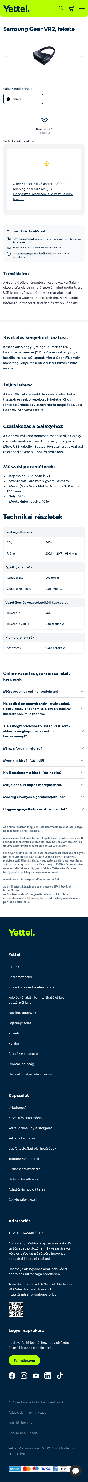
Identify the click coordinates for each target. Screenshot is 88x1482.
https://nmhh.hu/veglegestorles (32, 1294)
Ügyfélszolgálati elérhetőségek (32, 1148)
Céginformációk (21, 977)
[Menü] (82, 9)
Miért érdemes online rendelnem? (31, 691)
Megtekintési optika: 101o (28, 501)
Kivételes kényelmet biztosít (36, 337)
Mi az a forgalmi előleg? (22, 748)
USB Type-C (53, 588)
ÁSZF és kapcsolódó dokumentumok (36, 1402)
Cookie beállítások (23, 1433)
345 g (49, 542)
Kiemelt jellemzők (19, 637)
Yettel (14, 954)
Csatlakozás (15, 577)
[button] (76, 1471)
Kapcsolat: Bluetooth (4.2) (28, 476)
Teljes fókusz (17, 384)
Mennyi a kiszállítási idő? (23, 760)
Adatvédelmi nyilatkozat (27, 1412)
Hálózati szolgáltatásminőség (31, 1074)
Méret (11, 553)
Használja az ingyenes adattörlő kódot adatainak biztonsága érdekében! (38, 1271)
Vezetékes (52, 577)
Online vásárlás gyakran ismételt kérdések (36, 676)
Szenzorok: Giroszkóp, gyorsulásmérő (38, 481)
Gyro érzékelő (55, 648)
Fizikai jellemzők (18, 532)
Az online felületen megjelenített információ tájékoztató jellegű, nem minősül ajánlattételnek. (43, 828)
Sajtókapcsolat (20, 1023)
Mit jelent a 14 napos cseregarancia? (33, 785)
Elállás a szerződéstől (25, 1169)
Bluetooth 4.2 (44, 129)
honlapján (45, 1289)
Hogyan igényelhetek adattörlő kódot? (35, 809)
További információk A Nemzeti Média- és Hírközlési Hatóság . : (40, 1289)
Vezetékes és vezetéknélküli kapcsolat (36, 602)
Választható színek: (17, 88)
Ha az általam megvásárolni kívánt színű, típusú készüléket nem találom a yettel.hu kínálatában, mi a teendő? (37, 708)
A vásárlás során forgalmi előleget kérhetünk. (31, 879)
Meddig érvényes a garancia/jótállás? (34, 797)
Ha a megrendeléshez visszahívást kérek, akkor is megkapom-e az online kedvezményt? (37, 731)
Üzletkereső (17, 1107)
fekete (17, 99)
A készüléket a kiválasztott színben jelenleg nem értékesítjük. (43, 191)
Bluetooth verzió (18, 624)
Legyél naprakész (26, 1330)
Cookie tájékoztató (23, 1199)
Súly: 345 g (16, 496)
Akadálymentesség (23, 1053)
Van (48, 612)
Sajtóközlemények (22, 1013)
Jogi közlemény (20, 1422)
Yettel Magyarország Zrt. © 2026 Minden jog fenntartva (42, 1450)
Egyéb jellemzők (18, 567)
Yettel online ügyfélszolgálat (30, 1128)
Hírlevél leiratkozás (23, 1179)
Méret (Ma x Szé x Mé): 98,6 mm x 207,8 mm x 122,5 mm (43, 488)
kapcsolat (44, 132)
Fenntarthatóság (21, 1064)
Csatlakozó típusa (19, 588)
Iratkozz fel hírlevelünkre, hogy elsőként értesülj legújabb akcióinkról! (39, 1344)
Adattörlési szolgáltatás (27, 1189)
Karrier (14, 1043)
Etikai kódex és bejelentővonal (32, 987)
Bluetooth (13, 612)
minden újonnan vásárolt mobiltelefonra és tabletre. (47, 240)
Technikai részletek (33, 516)
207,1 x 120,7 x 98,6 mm (61, 553)
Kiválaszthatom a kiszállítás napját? (32, 772)
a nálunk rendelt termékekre (42, 255)
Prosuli (14, 1033)
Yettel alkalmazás (22, 1138)
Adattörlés (19, 1220)
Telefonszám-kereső (24, 1158)
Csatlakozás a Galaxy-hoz (33, 426)
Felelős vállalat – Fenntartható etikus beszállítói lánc (36, 999)
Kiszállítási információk (26, 1118)
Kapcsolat (19, 1095)
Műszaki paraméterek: (29, 466)
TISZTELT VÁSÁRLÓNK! (26, 1233)
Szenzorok (14, 648)
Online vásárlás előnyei (26, 231)
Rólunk (14, 966)
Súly (9, 542)
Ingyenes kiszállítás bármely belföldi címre (37, 247)
